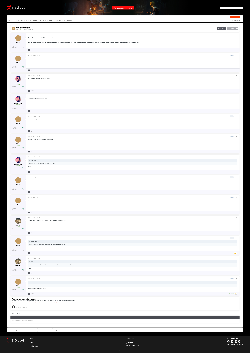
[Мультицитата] (29, 50)
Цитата (32, 50)
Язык (228, 344)
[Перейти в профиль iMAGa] (13, 28)
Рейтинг (31, 345)
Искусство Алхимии (123, 8)
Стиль (232, 344)
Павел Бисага (18, 83)
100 (23, 46)
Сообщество (17, 17)
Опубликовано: (34, 35)
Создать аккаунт (129, 342)
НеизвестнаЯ (18, 225)
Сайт (10, 17)
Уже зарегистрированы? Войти (221, 17)
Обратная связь (239, 344)
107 (23, 86)
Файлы (31, 341)
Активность (39, 17)
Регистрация (235, 17)
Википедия (32, 343)
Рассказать (222, 28)
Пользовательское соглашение (132, 343)
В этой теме (236, 7)
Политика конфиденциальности (133, 345)
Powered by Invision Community (125, 350)
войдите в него (58, 300)
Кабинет (32, 17)
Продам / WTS (32, 29)
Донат (31, 342)
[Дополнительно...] (236, 35)
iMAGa (18, 42)
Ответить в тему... (23, 307)
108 (23, 228)
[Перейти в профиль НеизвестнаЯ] (18, 221)
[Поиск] (241, 8)
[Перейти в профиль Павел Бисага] (18, 79)
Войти (127, 341)
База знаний (25, 17)
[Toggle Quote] (30, 160)
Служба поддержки (34, 346)
